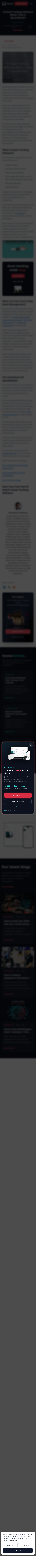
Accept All (18, 1550)
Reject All (10, 1545)
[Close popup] (31, 745)
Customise (25, 1545)
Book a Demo (18, 795)
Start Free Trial (18, 801)
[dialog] (18, 1543)
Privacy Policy (13, 1540)
